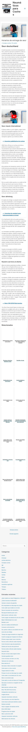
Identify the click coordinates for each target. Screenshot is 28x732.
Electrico (4, 570)
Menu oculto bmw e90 (7, 713)
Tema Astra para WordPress (19, 726)
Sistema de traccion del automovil (10, 646)
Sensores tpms (5, 651)
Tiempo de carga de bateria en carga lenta (12, 634)
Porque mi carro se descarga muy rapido (12, 673)
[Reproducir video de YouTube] (14, 116)
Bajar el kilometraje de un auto (9, 620)
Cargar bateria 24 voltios (8, 670)
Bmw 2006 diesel (6, 709)
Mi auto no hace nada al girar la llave (11, 653)
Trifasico (4, 589)
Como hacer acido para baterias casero (11, 701)
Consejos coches (6, 43)
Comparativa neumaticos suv (9, 692)
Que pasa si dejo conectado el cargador (12, 665)
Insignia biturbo (5, 694)
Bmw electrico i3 (6, 663)
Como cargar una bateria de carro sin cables (13, 617)
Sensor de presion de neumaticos (10, 610)
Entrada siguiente (14, 533)
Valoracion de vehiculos (7, 661)
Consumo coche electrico (8, 627)
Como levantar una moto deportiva (10, 699)
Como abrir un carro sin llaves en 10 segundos (13, 680)
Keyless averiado (6, 704)
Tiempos (4, 586)
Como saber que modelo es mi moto (11, 607)
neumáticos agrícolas (7, 584)
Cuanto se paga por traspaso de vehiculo (12, 636)
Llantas (3, 574)
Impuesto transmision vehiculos (9, 697)
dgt (2, 565)
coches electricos (6, 560)
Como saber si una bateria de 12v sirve (11, 675)
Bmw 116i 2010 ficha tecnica (9, 689)
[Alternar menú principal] (25, 8)
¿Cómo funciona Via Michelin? (9, 600)
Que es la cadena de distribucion (10, 624)
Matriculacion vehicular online (9, 615)
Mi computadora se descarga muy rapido (12, 605)
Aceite (3, 555)
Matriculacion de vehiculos (8, 718)
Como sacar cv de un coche (9, 668)
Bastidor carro (5, 622)
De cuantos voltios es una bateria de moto (12, 629)
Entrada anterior (14, 529)
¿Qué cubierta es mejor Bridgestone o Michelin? (13, 598)
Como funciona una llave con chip (10, 658)
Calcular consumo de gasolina (9, 603)
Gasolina (4, 572)
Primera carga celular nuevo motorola (11, 639)
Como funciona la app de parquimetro (11, 644)
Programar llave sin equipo (8, 711)
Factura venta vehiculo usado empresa (11, 641)
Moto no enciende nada (7, 677)
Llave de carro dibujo (7, 632)
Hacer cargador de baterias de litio (10, 706)
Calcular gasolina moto (7, 656)
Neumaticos (5, 582)
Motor (3, 577)
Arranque (4, 558)
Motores (4, 579)
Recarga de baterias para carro (9, 612)
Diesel (3, 567)
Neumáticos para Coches (17, 8)
